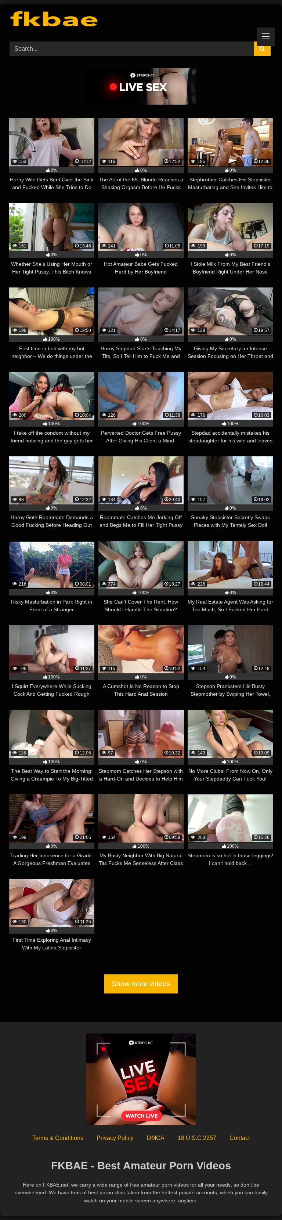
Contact (239, 1138)
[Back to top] (259, 1198)
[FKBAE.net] (141, 20)
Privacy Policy (115, 1138)
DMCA (155, 1138)
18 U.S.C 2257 (197, 1138)
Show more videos (141, 984)
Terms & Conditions (57, 1138)
